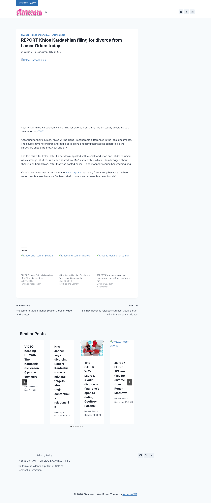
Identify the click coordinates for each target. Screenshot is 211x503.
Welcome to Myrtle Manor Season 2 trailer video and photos (44, 310)
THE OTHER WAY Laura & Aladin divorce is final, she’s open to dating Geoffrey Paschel (91, 384)
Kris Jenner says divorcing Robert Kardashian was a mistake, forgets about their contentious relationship (61, 377)
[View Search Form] (46, 11)
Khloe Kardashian (40, 35)
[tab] (71, 426)
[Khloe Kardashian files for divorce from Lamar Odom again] (76, 264)
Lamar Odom (58, 35)
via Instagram (73, 172)
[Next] (129, 382)
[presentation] (92, 348)
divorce (25, 35)
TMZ (41, 131)
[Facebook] (181, 11)
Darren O (28, 52)
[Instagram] (192, 11)
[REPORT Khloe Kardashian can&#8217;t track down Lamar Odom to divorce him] (114, 264)
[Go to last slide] (24, 382)
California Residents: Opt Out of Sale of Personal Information (40, 468)
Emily (59, 412)
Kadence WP (130, 494)
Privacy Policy (27, 2)
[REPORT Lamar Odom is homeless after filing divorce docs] (38, 264)
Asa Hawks (32, 386)
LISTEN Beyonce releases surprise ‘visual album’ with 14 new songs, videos (110, 310)
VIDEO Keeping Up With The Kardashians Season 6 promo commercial (31, 364)
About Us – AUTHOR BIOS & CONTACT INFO (44, 460)
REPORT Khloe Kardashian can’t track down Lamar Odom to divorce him (113, 278)
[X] (186, 11)
